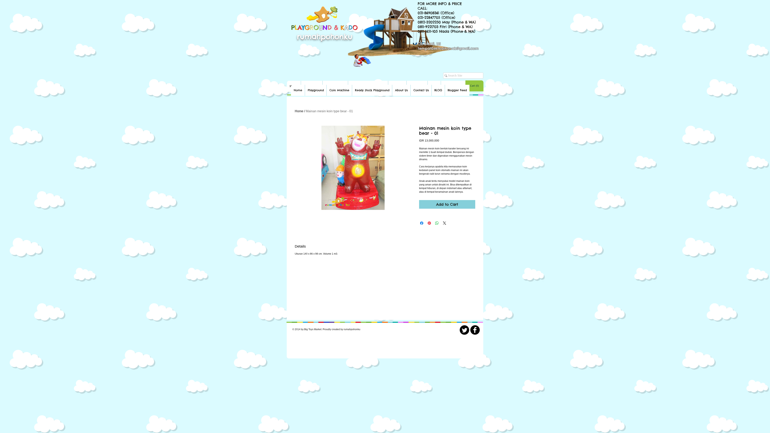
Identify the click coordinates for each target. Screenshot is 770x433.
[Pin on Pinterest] (429, 223)
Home (299, 111)
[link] (474, 85)
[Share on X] (444, 223)
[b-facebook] (475, 330)
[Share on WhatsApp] (437, 223)
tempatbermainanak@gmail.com (448, 48)
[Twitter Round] (464, 330)
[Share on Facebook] (421, 223)
